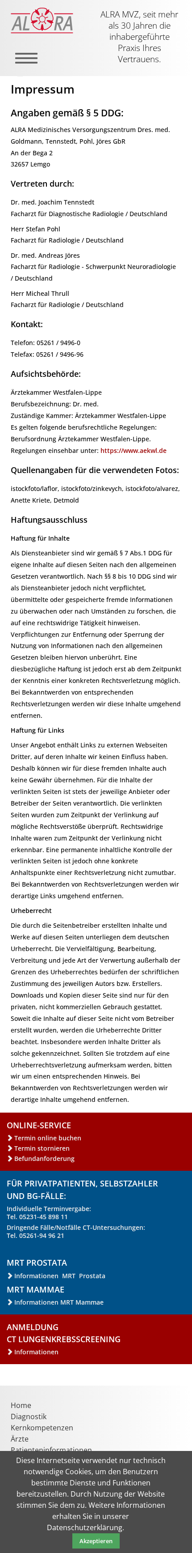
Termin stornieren (42, 1148)
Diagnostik (28, 1416)
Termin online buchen (47, 1138)
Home (21, 1405)
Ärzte (20, 1439)
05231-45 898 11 (43, 1216)
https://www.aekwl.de (133, 450)
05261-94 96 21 (41, 1235)
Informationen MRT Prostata (59, 1275)
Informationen (36, 1352)
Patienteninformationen (51, 1450)
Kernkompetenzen (42, 1428)
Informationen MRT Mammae (59, 1302)
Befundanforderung (44, 1158)
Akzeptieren (96, 1541)
